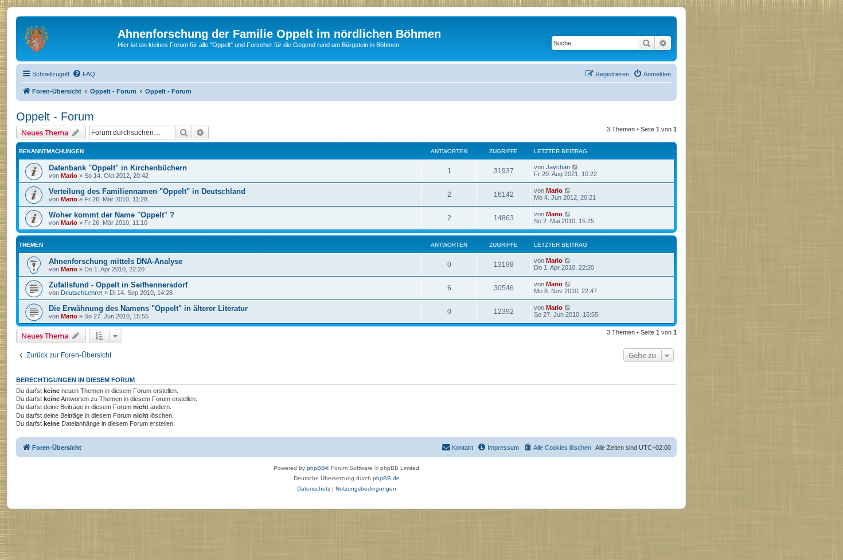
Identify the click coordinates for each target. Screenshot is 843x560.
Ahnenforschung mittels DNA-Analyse (115, 261)
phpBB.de (386, 478)
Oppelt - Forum (55, 116)
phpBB (316, 468)
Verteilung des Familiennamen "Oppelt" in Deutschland (147, 191)
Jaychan (558, 167)
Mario (69, 175)
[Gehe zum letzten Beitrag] (575, 167)
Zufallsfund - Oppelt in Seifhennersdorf (118, 285)
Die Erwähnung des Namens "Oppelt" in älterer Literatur (148, 308)
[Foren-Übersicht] (68, 37)
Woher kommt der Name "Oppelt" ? (111, 215)
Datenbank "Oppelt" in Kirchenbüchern (118, 168)
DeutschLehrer (82, 292)
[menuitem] (83, 74)
